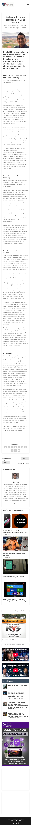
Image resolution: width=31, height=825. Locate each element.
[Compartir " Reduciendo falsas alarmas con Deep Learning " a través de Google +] (12, 447)
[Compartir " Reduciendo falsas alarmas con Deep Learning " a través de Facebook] (5, 447)
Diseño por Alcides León (18, 819)
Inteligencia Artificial (20, 28)
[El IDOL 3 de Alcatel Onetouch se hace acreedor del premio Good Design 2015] (15, 521)
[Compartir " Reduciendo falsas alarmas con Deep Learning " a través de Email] (15, 450)
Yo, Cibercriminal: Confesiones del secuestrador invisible (17, 686)
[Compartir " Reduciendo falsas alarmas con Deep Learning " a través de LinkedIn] (22, 447)
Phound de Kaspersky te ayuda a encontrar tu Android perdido (13, 577)
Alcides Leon (15, 26)
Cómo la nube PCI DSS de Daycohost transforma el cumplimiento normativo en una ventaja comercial (18, 715)
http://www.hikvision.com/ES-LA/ (12, 430)
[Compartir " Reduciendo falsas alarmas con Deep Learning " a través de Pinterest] (19, 447)
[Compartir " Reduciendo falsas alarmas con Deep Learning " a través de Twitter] (9, 447)
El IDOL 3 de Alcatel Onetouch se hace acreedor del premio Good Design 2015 (15, 531)
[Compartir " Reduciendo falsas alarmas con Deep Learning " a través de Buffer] (25, 447)
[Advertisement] (14, 779)
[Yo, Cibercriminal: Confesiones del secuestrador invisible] (5, 686)
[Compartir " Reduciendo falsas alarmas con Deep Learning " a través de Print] (19, 450)
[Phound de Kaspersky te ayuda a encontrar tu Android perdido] (15, 566)
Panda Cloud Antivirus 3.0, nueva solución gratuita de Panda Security (14, 600)
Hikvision (11, 28)
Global (7, 28)
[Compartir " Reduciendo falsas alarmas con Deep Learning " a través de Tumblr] (15, 447)
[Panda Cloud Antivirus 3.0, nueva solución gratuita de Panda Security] (15, 589)
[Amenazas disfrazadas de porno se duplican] (15, 544)
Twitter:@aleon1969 (15, 821)
